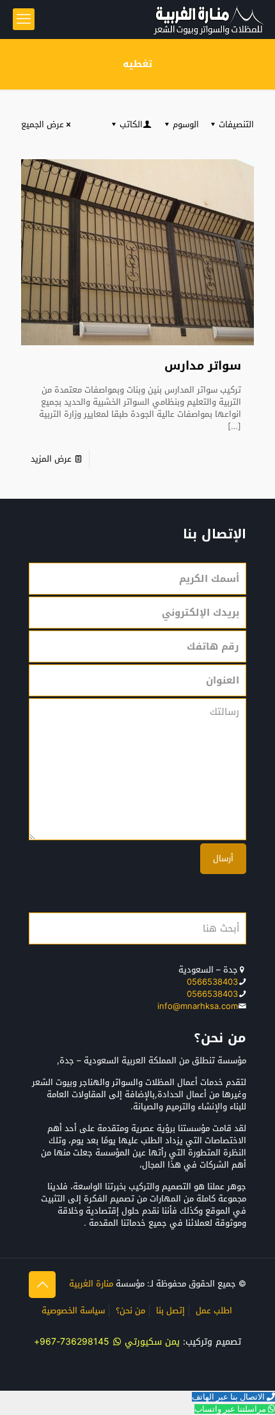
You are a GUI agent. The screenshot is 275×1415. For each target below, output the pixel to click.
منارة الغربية (91, 1284)
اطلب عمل (214, 1310)
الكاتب (131, 124)
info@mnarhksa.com (197, 1006)
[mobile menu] (24, 19)
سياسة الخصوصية (73, 1310)
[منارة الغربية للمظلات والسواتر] (208, 19)
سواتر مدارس (202, 366)
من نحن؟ (130, 1310)
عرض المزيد (51, 459)
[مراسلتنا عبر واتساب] (270, 1409)
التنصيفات (236, 124)
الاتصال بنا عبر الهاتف (228, 1397)
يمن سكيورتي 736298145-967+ (107, 1341)
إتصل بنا (170, 1310)
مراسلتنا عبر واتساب (230, 1409)
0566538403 (212, 982)
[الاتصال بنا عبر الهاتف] (270, 1397)
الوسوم (186, 124)
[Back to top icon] (42, 1284)
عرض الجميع (42, 124)
